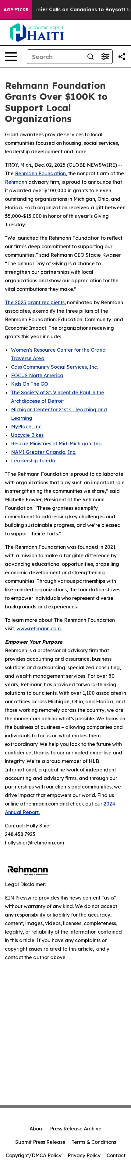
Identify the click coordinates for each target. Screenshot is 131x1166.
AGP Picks (16, 9)
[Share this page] (122, 56)
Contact (116, 1155)
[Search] (90, 57)
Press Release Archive (75, 1129)
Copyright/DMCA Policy (34, 1155)
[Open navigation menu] (11, 56)
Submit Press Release (40, 1142)
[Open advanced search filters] (105, 57)
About (37, 1129)
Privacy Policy (84, 1155)
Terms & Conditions (94, 1142)
